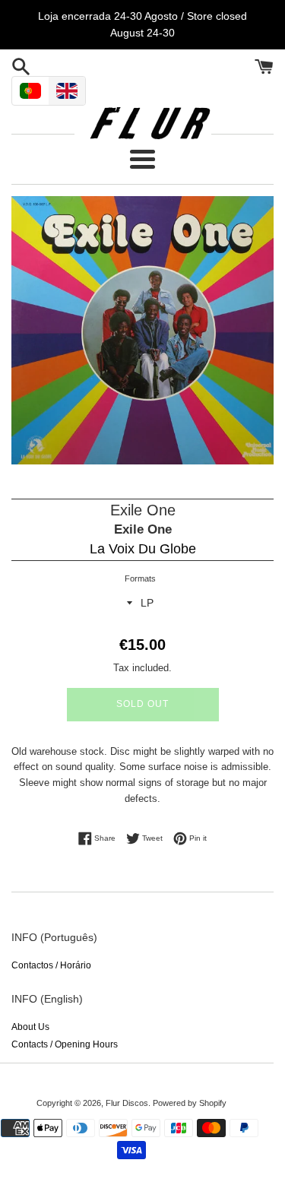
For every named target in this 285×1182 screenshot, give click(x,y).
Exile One (143, 529)
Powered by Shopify (189, 1103)
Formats (140, 578)
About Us (30, 1027)
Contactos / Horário (51, 965)
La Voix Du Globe (143, 548)
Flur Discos (127, 1103)
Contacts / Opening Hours (64, 1044)
